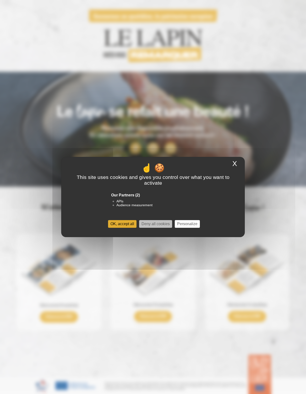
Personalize (187, 224)
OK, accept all (122, 224)
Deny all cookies (156, 224)
